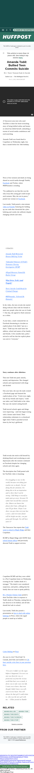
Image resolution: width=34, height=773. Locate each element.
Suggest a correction (17, 724)
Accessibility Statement (21, 762)
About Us (3, 759)
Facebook (21, 199)
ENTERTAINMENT (18, 755)
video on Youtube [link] (9, 207)
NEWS (2, 755)
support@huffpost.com (20, 740)
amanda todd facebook (13, 717)
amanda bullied (10, 711)
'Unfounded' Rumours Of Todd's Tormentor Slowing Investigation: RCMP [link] (16, 264)
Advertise (9, 759)
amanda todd (23, 711)
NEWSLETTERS (22, 757)
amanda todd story (11, 720)
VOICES (31, 755)
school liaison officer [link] (10, 540)
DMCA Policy (8, 762)
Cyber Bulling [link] (8, 652)
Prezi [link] (17, 652)
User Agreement (19, 760)
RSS (3, 760)
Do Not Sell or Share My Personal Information (14, 766)
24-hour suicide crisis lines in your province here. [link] (17, 662)
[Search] (10, 30)
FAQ (9, 740)
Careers (11, 760)
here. (21, 58)
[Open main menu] (3, 30)
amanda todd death (11, 714)
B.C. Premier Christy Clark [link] (12, 595)
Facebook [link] (6, 183)
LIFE (26, 755)
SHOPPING (12, 757)
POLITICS (8, 755)
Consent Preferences (11, 764)
